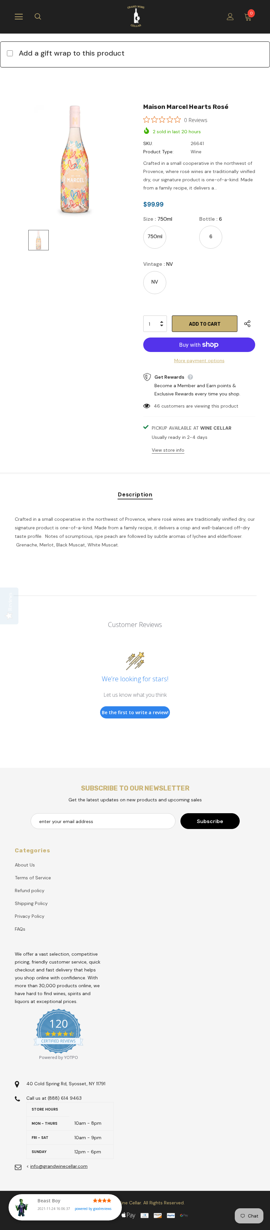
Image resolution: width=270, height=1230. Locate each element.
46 (157, 406)
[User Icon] (230, 16)
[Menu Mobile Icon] (19, 17)
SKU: (148, 143)
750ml (155, 236)
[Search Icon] (44, 16)
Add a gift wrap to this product (71, 53)
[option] (75, 160)
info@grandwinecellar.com (59, 1166)
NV (154, 282)
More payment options (199, 361)
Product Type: (158, 152)
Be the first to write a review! (135, 712)
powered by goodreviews (93, 1208)
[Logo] (136, 16)
